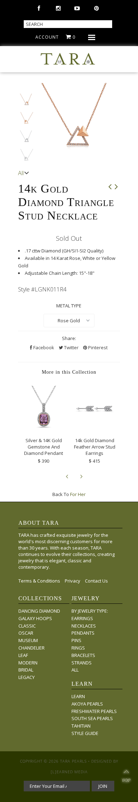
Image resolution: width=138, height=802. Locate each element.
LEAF (23, 655)
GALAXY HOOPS (35, 618)
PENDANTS (82, 633)
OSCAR (25, 633)
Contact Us (96, 581)
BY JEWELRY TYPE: (89, 611)
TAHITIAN (81, 726)
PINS (76, 640)
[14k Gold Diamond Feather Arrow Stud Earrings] (94, 428)
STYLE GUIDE (84, 733)
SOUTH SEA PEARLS (92, 718)
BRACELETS (83, 655)
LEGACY (26, 677)
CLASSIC (27, 626)
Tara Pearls (73, 761)
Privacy (72, 581)
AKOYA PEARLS (87, 704)
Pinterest (97, 347)
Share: (69, 338)
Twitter (71, 347)
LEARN (78, 696)
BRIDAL (25, 670)
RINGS (78, 648)
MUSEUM (28, 640)
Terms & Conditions (39, 581)
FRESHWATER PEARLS (94, 711)
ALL (75, 670)
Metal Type (68, 305)
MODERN (28, 662)
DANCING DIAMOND (39, 611)
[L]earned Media (69, 771)
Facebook (43, 347)
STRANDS (81, 662)
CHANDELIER (31, 648)
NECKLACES (83, 626)
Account (47, 37)
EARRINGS (82, 618)
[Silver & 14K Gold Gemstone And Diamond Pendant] (43, 428)
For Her (78, 494)
